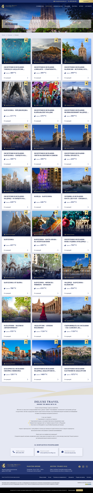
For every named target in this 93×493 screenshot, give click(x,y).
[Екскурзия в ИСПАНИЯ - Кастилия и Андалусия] (76, 361)
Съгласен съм (79, 490)
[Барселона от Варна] (16, 275)
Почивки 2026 (40, 6)
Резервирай (7, 78)
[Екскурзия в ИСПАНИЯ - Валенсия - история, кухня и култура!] (76, 59)
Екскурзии (49, 6)
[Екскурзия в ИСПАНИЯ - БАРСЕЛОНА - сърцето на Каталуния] (16, 145)
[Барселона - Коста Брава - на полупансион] (46, 232)
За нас (49, 477)
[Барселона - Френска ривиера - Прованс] (46, 275)
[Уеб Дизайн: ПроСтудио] (88, 484)
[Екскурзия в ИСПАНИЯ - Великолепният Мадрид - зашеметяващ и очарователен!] (76, 102)
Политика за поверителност (60, 477)
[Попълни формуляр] (70, 452)
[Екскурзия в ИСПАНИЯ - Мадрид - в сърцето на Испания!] (16, 188)
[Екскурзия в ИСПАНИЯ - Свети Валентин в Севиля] (46, 145)
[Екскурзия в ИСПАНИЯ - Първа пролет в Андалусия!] (76, 145)
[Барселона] (16, 232)
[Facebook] (79, 467)
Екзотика (74, 6)
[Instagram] (83, 467)
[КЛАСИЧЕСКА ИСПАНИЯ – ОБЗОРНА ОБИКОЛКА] (16, 361)
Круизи (81, 6)
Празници (67, 6)
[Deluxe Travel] (9, 6)
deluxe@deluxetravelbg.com (60, 1)
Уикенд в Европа (58, 6)
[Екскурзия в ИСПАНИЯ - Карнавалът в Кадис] (46, 102)
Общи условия (42, 477)
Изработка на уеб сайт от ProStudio (84, 482)
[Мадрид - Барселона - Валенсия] (76, 275)
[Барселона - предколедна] (16, 102)
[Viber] (87, 467)
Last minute (88, 6)
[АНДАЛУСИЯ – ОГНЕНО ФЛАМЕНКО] (46, 318)
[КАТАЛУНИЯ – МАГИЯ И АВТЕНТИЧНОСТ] (16, 318)
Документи (71, 477)
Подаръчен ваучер (80, 477)
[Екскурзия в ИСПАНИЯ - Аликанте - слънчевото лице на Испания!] (46, 59)
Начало (3, 35)
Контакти (89, 477)
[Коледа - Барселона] (46, 188)
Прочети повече (71, 490)
